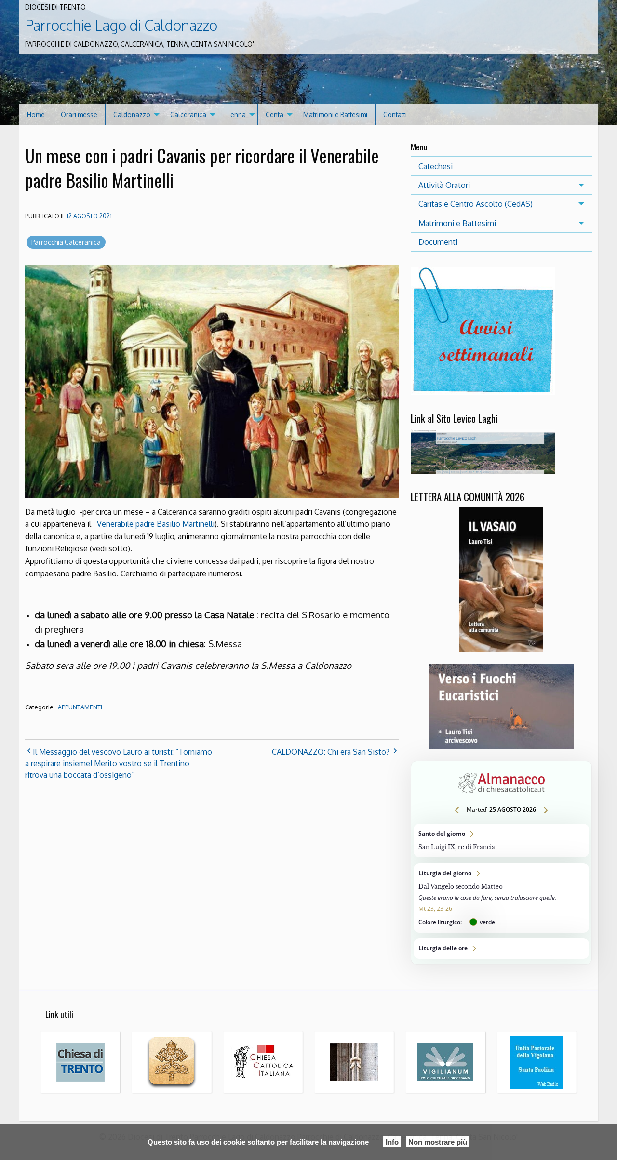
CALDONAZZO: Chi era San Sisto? (330, 752)
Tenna (236, 114)
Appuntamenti (80, 707)
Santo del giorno (501, 840)
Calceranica (188, 114)
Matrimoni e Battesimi (335, 114)
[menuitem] (36, 114)
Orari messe (79, 114)
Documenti (437, 242)
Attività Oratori (444, 185)
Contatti (395, 114)
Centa (274, 114)
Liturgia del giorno (501, 898)
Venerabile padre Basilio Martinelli (156, 524)
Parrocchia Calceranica (66, 242)
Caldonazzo (131, 114)
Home (36, 114)
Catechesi (435, 166)
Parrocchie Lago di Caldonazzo (121, 25)
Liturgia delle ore (501, 948)
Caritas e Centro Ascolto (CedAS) (475, 204)
